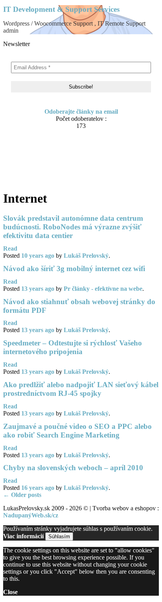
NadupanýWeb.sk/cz (30, 515)
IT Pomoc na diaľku (46, 156)
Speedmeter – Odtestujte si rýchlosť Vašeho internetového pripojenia (72, 347)
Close (10, 592)
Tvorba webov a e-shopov (53, 163)
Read (10, 248)
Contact (29, 148)
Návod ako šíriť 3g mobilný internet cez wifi (74, 268)
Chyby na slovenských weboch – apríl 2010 (73, 468)
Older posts (22, 494)
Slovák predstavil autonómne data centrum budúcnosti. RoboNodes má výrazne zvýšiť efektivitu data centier (73, 227)
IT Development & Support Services (61, 9)
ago (37, 255)
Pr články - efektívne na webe (103, 288)
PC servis (31, 171)
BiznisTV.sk (35, 178)
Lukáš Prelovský (86, 255)
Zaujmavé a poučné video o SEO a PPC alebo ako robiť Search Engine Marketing (77, 430)
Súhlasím (59, 536)
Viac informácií (23, 536)
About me (32, 141)
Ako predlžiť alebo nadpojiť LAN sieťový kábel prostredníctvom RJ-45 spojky (80, 388)
